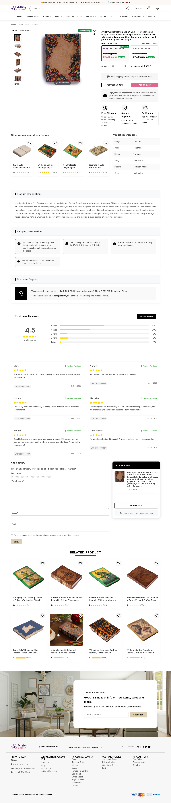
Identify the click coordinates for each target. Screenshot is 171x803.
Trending (136, 765)
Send (16, 542)
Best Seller (137, 759)
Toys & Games (122, 16)
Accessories (138, 16)
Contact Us (46, 768)
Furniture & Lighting (74, 16)
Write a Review (146, 316)
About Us (45, 762)
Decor (19, 16)
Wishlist (139, 8)
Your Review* (17, 481)
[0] (147, 8)
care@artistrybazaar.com (66, 295)
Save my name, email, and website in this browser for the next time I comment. (47, 535)
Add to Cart (145, 85)
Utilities (151, 16)
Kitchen (47, 16)
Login (157, 9)
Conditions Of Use (110, 765)
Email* (14, 524)
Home (13, 25)
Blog (43, 765)
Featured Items (139, 762)
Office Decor (106, 16)
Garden (58, 16)
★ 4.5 (14, 31)
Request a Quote (115, 85)
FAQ (104, 768)
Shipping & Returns (110, 759)
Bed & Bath (91, 16)
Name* (14, 513)
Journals (35, 25)
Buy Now (137, 505)
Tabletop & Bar (33, 16)
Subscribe (138, 714)
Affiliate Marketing (49, 771)
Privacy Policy (108, 762)
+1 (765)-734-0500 (21, 772)
